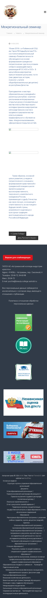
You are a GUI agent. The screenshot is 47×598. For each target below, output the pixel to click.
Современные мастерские (11, 591)
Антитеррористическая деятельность (15, 593)
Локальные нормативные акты (17, 502)
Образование (24, 515)
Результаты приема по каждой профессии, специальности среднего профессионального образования (26, 551)
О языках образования (15, 546)
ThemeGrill (37, 476)
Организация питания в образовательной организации (22, 588)
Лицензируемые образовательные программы (26, 531)
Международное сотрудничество (14, 586)
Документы (24, 489)
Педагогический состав (11, 567)
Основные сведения (10, 481)
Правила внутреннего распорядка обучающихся (23, 494)
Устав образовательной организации (19, 491)
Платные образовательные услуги (14, 575)
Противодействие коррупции (32, 591)
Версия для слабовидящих (17, 257)
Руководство (38, 565)
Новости (19, 33)
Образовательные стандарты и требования (17, 565)
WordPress (27, 478)
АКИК (22, 476)
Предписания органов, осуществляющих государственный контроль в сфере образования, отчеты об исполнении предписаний (26, 509)
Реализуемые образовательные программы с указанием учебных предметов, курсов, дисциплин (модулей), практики (26, 520)
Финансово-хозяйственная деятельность (17, 578)
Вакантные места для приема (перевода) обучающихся (21, 580)
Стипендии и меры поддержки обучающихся (18, 583)
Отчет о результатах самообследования (20, 504)
